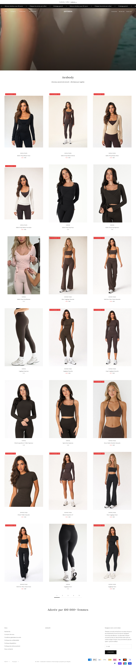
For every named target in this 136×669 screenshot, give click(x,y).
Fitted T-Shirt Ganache (24, 514)
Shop (5, 11)
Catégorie (13, 11)
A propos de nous (9, 634)
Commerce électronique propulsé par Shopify (58, 661)
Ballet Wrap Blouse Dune (112, 155)
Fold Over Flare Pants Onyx (23, 586)
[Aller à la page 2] (79, 595)
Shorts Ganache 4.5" (68, 514)
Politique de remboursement (12, 646)
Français (14, 661)
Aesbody (68, 225)
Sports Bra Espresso (68, 443)
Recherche (7, 631)
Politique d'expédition (10, 643)
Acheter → (74, 2)
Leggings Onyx (68, 586)
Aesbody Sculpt (68, 296)
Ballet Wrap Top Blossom (23, 299)
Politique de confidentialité (11, 640)
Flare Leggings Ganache (68, 299)
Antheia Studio (23, 153)
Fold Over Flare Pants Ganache (112, 299)
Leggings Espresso (24, 371)
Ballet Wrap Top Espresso (112, 227)
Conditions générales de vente (12, 637)
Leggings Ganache (68, 371)
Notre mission (32, 11)
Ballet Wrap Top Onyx (68, 227)
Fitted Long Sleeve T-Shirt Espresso (24, 443)
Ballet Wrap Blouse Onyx (23, 155)
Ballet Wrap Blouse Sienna (68, 155)
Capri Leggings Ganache (112, 371)
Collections (22, 11)
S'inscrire (111, 652)
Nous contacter (8, 649)
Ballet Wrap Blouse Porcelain (23, 227)
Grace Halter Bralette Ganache (112, 443)
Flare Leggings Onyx (112, 514)
